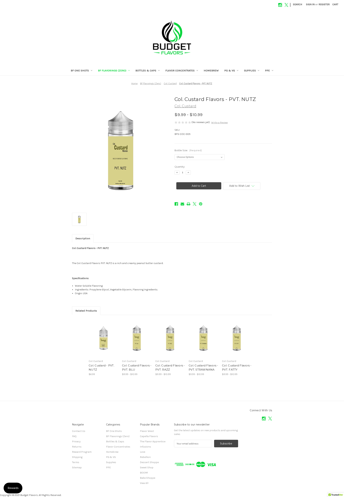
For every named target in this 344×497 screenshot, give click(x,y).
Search (297, 4)
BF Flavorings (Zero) (112, 70)
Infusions (145, 446)
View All (144, 483)
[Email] (182, 203)
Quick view (100, 334)
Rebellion (145, 457)
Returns (77, 446)
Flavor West (147, 431)
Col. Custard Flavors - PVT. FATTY (237, 367)
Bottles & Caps (145, 70)
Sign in (310, 4)
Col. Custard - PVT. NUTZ (101, 367)
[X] (286, 5)
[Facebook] (176, 203)
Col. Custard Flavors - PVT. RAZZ (170, 367)
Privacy (76, 441)
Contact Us (78, 431)
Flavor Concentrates (180, 70)
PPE (267, 70)
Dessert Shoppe (149, 462)
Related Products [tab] (86, 310)
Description (82, 238)
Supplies (250, 70)
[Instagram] (280, 5)
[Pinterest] (200, 203)
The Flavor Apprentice (152, 441)
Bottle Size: (188, 150)
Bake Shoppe (147, 477)
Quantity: (180, 166)
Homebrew (211, 70)
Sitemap (77, 467)
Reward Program (82, 451)
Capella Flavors (149, 436)
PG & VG (229, 70)
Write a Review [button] (219, 122)
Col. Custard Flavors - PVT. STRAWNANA (203, 367)
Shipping (77, 457)
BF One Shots (80, 70)
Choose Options (103, 341)
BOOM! (144, 472)
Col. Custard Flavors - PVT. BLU (137, 367)
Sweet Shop (146, 467)
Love (142, 451)
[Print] (188, 203)
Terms (75, 462)
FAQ (74, 436)
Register (324, 4)
